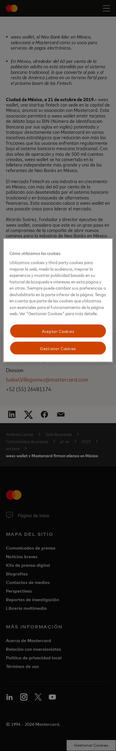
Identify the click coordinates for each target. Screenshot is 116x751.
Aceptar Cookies (58, 331)
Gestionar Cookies (58, 348)
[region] (58, 300)
